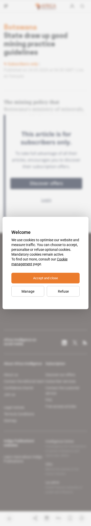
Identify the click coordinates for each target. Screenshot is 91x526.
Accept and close (45, 278)
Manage (27, 291)
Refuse (63, 291)
